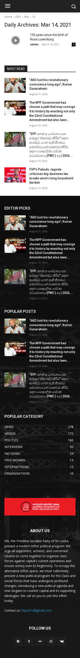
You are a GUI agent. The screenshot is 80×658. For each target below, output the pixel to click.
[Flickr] (40, 641)
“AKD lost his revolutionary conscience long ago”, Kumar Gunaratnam (50, 84)
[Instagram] (51, 641)
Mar (26, 17)
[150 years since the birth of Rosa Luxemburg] (15, 40)
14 (33, 17)
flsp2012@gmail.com (37, 610)
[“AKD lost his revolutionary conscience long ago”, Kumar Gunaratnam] (15, 85)
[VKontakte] (62, 641)
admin (34, 44)
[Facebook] (29, 641)
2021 (18, 17)
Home (8, 17)
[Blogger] (18, 641)
